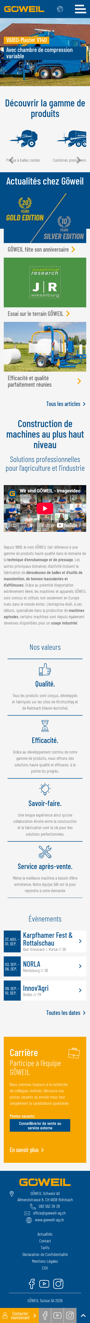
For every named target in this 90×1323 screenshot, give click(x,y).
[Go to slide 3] (54, 74)
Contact (45, 1240)
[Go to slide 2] (45, 74)
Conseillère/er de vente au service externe (40, 1125)
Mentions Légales (45, 1261)
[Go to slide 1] (37, 74)
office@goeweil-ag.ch (49, 1213)
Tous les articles (63, 404)
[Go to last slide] (12, 160)
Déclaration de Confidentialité (45, 1254)
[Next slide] (78, 160)
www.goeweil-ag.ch (49, 1219)
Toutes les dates (63, 1013)
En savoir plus (24, 1150)
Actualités (45, 1234)
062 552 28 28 (49, 1206)
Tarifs (45, 1247)
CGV (45, 1268)
